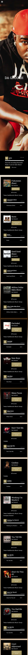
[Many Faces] (7, 395)
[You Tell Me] (7, 539)
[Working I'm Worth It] (7, 500)
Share (14, 167)
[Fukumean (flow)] (7, 183)
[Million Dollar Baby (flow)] (7, 289)
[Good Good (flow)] (7, 254)
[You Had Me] (7, 611)
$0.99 (7, 167)
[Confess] (7, 465)
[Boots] (7, 219)
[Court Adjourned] (7, 646)
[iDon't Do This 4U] (7, 574)
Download (15, 189)
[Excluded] (7, 325)
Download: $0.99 (16, 223)
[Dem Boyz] (7, 360)
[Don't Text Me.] (7, 430)
